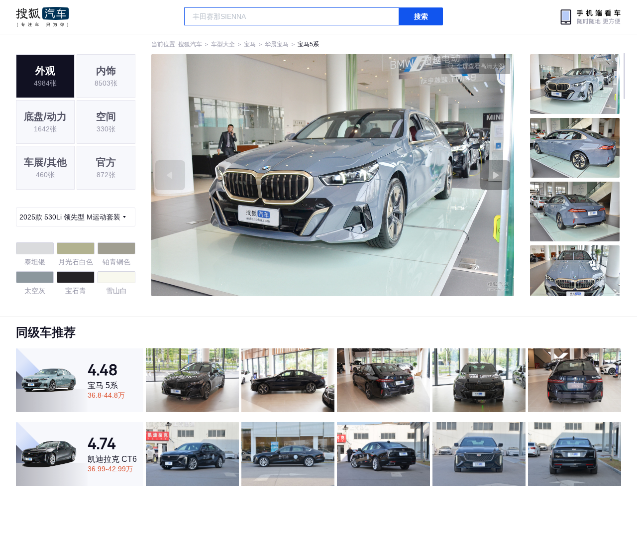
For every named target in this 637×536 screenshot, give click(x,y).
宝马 (250, 44)
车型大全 (223, 44)
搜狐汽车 (42, 17)
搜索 (421, 16)
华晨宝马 (277, 44)
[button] (242, 175)
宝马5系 (308, 44)
